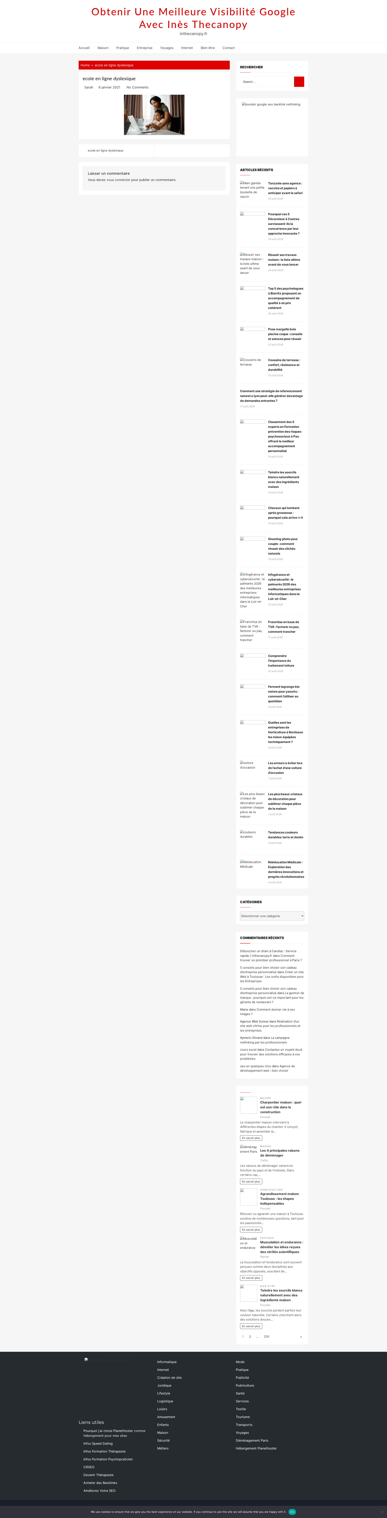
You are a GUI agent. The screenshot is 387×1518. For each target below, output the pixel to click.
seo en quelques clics (255, 1066)
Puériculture (245, 1385)
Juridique (164, 1385)
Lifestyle (163, 1393)
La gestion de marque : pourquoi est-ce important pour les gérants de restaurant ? (272, 997)
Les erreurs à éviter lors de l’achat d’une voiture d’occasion (285, 768)
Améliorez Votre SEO (99, 1491)
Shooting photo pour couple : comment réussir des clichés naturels (283, 546)
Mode (240, 1362)
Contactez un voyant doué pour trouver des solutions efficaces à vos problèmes (271, 1054)
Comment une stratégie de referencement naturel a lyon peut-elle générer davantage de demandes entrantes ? (271, 396)
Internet (187, 48)
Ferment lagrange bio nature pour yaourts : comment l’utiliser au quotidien (284, 694)
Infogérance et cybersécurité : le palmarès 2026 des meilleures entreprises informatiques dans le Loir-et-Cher (284, 587)
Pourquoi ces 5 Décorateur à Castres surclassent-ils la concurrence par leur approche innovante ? (284, 223)
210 (266, 1336)
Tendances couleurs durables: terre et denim (285, 834)
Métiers (163, 1448)
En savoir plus (251, 1138)
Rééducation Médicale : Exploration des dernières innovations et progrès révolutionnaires (286, 869)
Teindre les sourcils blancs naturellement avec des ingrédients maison (283, 479)
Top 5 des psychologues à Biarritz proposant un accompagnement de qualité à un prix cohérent (285, 298)
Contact (229, 48)
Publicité (242, 1378)
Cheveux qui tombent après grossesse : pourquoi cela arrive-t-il (285, 513)
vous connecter (118, 180)
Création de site (169, 1378)
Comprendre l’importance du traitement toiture (281, 660)
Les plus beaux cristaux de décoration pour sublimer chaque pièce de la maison (285, 801)
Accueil (84, 48)
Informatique (167, 1362)
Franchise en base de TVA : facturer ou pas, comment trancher (283, 627)
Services (242, 1401)
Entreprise (144, 48)
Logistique (165, 1401)
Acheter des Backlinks (100, 1483)
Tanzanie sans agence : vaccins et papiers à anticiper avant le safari (285, 188)
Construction (271, 1190)
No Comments (138, 87)
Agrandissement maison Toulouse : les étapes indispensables (279, 1198)
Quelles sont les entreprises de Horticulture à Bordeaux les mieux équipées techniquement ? (285, 732)
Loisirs (162, 1409)
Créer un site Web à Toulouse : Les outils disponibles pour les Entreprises (272, 976)
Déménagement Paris (252, 1440)
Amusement (166, 1417)
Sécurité (163, 1440)
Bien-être (208, 48)
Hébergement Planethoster (256, 1448)
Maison (103, 48)
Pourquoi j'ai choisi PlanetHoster (108, 1431)
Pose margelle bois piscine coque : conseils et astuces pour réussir (285, 334)
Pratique (122, 48)
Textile (241, 1409)
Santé (240, 1393)
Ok (292, 1511)
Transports (244, 1425)
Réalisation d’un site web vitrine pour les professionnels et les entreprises (270, 1025)
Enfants (163, 1425)
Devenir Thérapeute (98, 1475)
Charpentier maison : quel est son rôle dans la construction (280, 1107)
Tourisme (243, 1417)
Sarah (88, 87)
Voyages (166, 48)
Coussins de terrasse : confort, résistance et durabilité (284, 365)
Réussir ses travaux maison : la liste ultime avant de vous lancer (284, 259)
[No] (382, 1512)
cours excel (248, 1049)
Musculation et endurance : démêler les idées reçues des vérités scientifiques (281, 1247)
